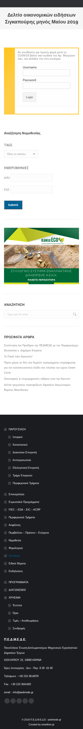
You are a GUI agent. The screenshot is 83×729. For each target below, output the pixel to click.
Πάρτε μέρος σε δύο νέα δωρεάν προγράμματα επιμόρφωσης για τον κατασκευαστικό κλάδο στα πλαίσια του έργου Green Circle (40, 367)
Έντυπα (17, 605)
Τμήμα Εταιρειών (22, 475)
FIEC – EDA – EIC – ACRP (24, 509)
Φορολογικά (16, 548)
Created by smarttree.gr (41, 724)
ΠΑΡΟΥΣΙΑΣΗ (17, 429)
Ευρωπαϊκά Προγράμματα (24, 501)
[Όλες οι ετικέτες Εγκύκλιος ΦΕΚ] (21, 155)
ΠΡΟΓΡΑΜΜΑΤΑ (18, 582)
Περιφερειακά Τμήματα (26, 483)
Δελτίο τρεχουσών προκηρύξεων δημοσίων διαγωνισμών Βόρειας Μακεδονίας (37, 387)
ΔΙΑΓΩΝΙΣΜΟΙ (17, 589)
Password (29, 80)
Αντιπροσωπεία (22, 460)
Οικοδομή (14, 555)
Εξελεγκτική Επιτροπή (26, 467)
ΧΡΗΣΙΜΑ (15, 597)
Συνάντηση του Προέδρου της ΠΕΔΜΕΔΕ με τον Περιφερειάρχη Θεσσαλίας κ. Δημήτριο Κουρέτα (41, 348)
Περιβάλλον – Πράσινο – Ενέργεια (29, 532)
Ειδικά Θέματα (17, 563)
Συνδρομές (19, 628)
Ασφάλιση (14, 525)
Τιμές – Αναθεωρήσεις (25, 620)
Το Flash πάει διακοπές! (18, 356)
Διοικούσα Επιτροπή (25, 452)
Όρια (15, 613)
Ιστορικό (17, 437)
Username (30, 67)
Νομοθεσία (15, 540)
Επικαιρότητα (16, 494)
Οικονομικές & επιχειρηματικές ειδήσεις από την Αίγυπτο (37, 378)
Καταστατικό (20, 444)
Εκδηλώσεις (16, 571)
